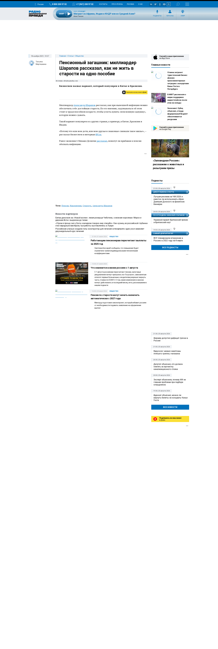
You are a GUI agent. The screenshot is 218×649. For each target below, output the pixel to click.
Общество (79, 56)
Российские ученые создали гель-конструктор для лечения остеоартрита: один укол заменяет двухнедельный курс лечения (99, 230)
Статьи (71, 56)
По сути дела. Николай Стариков (169, 215)
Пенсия (65, 205)
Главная (62, 56)
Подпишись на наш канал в (136, 92)
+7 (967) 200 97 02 (84, 4)
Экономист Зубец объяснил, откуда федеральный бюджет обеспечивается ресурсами (177, 113)
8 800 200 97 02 (59, 4)
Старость (87, 205)
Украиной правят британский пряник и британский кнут (171, 221)
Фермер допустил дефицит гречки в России (171, 339)
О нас (140, 4)
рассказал (102, 140)
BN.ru (98, 134)
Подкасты (157, 16)
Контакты (103, 4)
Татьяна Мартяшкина (41, 63)
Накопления (76, 205)
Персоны (170, 16)
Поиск (178, 4)
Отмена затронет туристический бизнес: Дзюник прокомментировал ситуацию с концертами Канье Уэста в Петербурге (178, 80)
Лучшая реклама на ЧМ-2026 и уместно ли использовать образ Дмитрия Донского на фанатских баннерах (169, 200)
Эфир (183, 16)
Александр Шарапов (84, 105)
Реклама (130, 4)
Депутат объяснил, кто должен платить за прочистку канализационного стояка (168, 366)
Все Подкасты (170, 247)
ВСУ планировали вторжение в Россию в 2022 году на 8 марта (168, 239)
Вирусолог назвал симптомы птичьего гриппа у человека (167, 352)
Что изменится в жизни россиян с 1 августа (114, 267)
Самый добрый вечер (163, 233)
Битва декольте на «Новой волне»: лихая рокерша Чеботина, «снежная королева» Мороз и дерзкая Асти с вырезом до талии (98, 219)
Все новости (170, 407)
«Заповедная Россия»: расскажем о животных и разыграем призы (168, 164)
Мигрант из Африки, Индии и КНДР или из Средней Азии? (104, 13)
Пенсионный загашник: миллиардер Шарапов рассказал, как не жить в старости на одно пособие (97, 68)
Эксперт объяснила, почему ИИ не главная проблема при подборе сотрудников (170, 382)
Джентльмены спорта (163, 192)
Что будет (81, 11)
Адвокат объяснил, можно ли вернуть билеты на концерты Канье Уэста (171, 397)
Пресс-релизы (117, 4)
